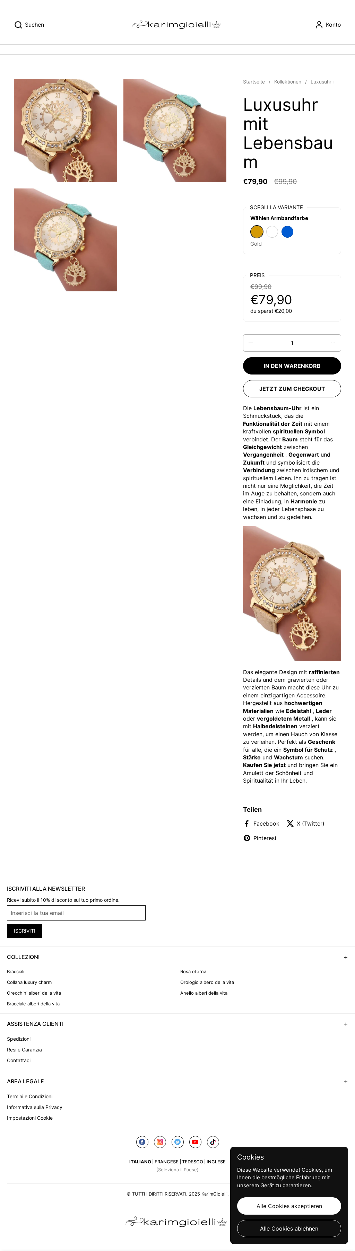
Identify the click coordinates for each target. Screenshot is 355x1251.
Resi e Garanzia (24, 1049)
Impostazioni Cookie (30, 1118)
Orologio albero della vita (207, 982)
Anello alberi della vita (203, 993)
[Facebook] (142, 1142)
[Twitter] (178, 1142)
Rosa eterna (193, 971)
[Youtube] (195, 1142)
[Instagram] (160, 1142)
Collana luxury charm (29, 982)
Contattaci (19, 1060)
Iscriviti (24, 931)
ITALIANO (140, 1161)
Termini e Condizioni (29, 1096)
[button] (29, 24)
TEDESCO (192, 1161)
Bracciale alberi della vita (33, 1003)
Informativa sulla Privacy (34, 1107)
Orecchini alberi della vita (34, 993)
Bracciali (15, 971)
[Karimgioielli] (177, 24)
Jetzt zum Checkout (292, 388)
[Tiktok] (213, 1142)
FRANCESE (167, 1161)
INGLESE (216, 1161)
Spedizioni (19, 1039)
